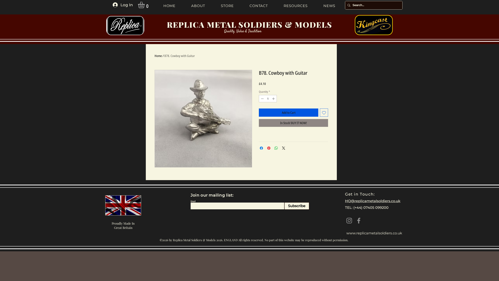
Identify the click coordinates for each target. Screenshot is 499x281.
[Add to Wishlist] (324, 112)
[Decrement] (261, 98)
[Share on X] (283, 148)
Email (193, 201)
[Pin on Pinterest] (268, 148)
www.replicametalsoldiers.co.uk (374, 233)
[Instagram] (349, 220)
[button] (145, 5)
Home (158, 56)
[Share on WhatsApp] (276, 148)
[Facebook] (359, 220)
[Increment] (273, 98)
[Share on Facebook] (261, 148)
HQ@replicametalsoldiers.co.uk (372, 201)
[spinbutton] (267, 98)
